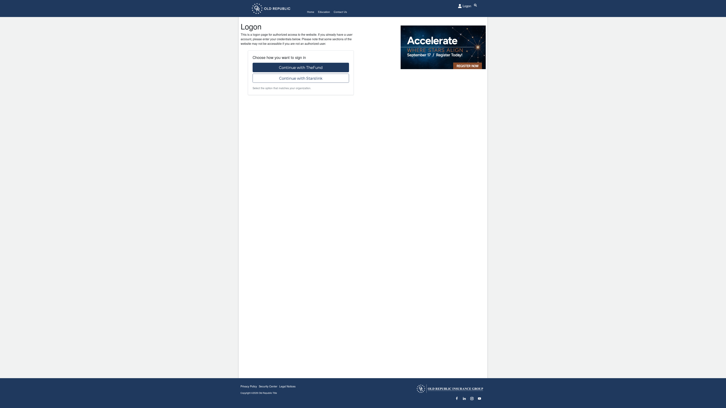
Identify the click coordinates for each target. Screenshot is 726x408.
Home (310, 11)
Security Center (268, 386)
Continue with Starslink (300, 78)
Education (324, 11)
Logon (467, 5)
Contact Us (340, 11)
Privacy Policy (248, 386)
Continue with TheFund (301, 67)
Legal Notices (287, 386)
